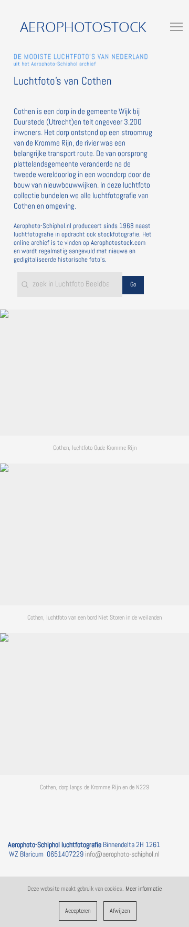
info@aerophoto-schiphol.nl (122, 854)
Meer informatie (143, 888)
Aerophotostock (83, 26)
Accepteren (77, 910)
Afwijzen (120, 910)
